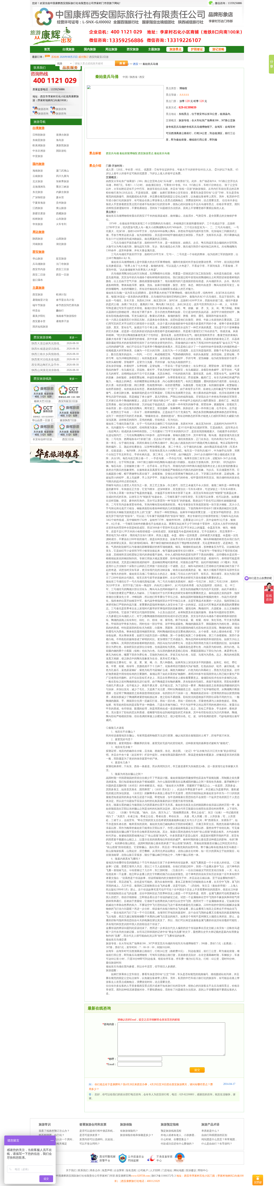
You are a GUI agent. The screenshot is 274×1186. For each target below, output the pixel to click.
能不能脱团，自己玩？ (51, 1135)
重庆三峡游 (62, 186)
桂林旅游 (38, 218)
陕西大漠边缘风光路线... (46, 343)
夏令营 (60, 197)
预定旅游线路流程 (171, 1130)
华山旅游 (38, 258)
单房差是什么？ (210, 1130)
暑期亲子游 (62, 321)
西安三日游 (62, 269)
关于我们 (71, 1170)
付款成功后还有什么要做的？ (177, 1143)
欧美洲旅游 (39, 145)
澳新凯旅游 (62, 145)
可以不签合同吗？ (89, 1143)
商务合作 (95, 1170)
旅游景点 (176, 49)
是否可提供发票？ (89, 1135)
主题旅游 (154, 49)
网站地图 (179, 1170)
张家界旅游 (62, 181)
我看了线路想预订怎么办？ (54, 1130)
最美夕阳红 (39, 315)
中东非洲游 (39, 150)
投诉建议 (191, 1170)
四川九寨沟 (62, 176)
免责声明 (107, 1170)
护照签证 (197, 49)
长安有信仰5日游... (43, 439)
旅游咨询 (42, 109)
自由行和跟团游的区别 (214, 1135)
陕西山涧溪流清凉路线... (46, 370)
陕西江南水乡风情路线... (46, 354)
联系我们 (83, 1170)
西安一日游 (62, 274)
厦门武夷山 (62, 170)
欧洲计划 (61, 294)
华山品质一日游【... (43, 420)
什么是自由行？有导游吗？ (216, 1143)
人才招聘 (155, 1170)
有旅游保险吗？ (129, 1130)
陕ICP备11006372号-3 (164, 1175)
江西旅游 (38, 208)
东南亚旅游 (39, 140)
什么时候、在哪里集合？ (175, 1139)
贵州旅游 (61, 202)
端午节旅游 (39, 305)
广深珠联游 (39, 197)
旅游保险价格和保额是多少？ (136, 1135)
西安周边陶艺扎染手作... (46, 364)
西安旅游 (133, 49)
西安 (135, 63)
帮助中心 (203, 1170)
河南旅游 (38, 244)
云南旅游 (38, 176)
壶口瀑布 (38, 279)
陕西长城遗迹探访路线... (46, 348)
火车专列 (61, 224)
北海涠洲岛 (39, 186)
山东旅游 (61, 218)
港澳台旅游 (62, 134)
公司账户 (143, 1170)
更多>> (73, 337)
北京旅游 (38, 181)
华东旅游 (38, 224)
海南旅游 (38, 170)
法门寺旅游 (62, 263)
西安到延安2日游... (69, 401)
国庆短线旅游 (40, 326)
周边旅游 (111, 49)
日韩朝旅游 (39, 134)
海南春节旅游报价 (66, 315)
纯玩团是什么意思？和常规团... (219, 1139)
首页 (47, 49)
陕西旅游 (38, 238)
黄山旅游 (61, 208)
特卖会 (36, 310)
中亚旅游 (38, 156)
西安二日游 (39, 274)
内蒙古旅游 (62, 192)
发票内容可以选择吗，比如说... (97, 1139)
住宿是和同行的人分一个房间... (56, 1139)
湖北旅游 (61, 244)
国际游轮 (61, 150)
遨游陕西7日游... (69, 420)
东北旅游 (38, 192)
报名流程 (131, 1170)
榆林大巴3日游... (43, 401)
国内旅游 (90, 49)
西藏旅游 (61, 213)
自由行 (60, 310)
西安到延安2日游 (99, 56)
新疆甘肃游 (39, 213)
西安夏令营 (39, 321)
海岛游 (60, 140)
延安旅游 (61, 258)
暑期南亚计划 (40, 299)
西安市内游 (39, 269)
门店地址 (167, 1170)
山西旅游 (61, 238)
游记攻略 (218, 49)
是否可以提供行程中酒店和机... (97, 1130)
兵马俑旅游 (39, 263)
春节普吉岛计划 (65, 299)
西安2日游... (69, 439)
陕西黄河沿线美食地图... (46, 359)
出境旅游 (68, 49)
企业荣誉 (119, 1170)
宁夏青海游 (39, 202)
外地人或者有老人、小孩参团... (178, 1135)
